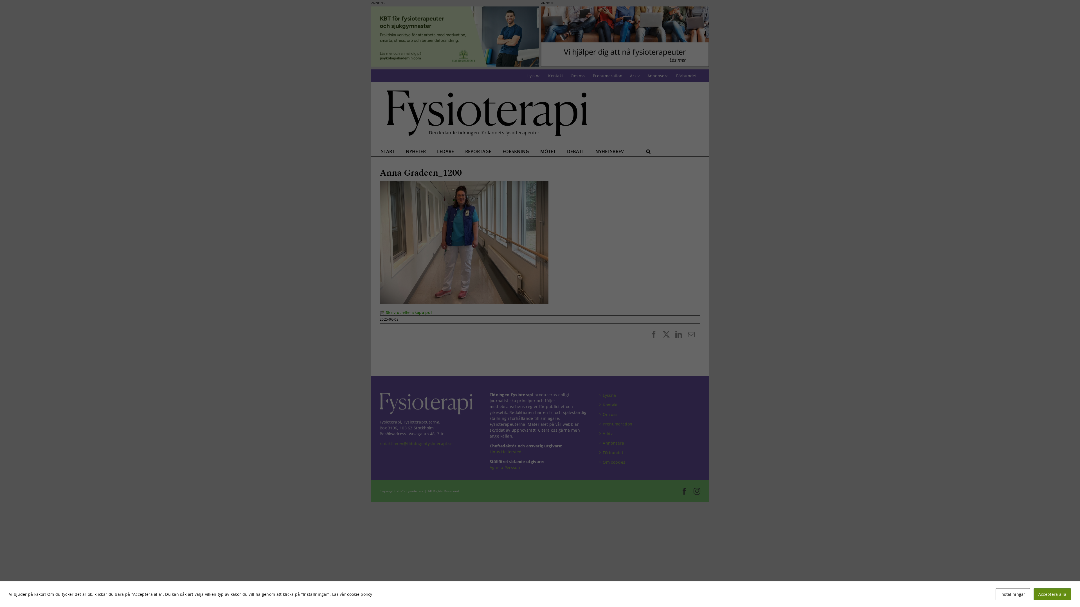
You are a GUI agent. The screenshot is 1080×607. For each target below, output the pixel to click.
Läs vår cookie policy (352, 594)
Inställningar (1012, 594)
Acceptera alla (1052, 594)
